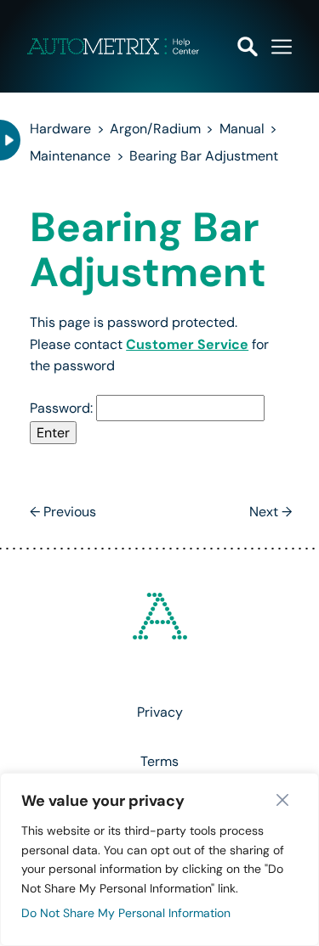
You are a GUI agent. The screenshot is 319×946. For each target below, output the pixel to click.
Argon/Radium (155, 129)
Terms (159, 761)
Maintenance (70, 156)
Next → (270, 512)
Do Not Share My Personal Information (126, 913)
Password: (63, 408)
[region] (159, 859)
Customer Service (187, 344)
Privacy (160, 712)
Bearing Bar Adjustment (203, 156)
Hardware (60, 129)
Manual (242, 129)
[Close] (286, 800)
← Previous (63, 512)
